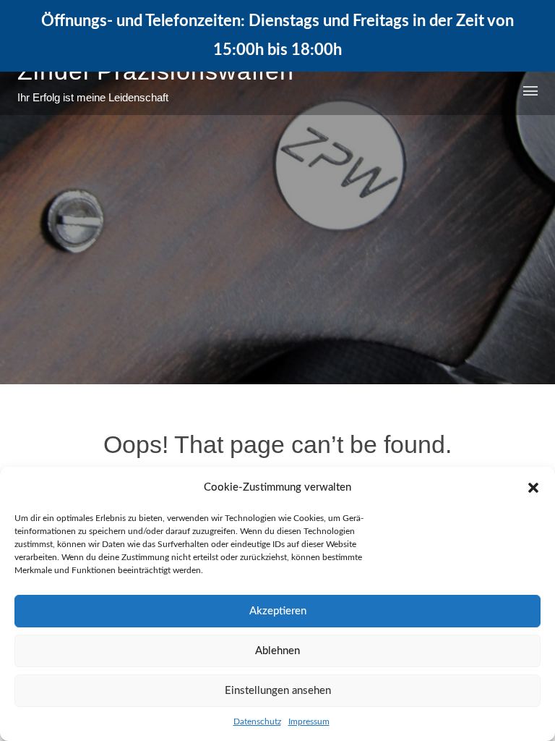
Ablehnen (277, 650)
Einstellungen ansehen (278, 690)
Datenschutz (257, 721)
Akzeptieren (277, 611)
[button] (533, 487)
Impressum (309, 721)
